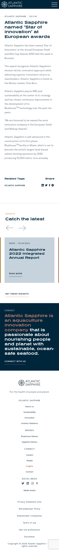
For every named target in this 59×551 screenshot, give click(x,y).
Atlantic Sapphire (15, 185)
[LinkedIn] (27, 483)
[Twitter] (22, 483)
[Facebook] (37, 483)
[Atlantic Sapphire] (12, 4)
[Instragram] (32, 483)
